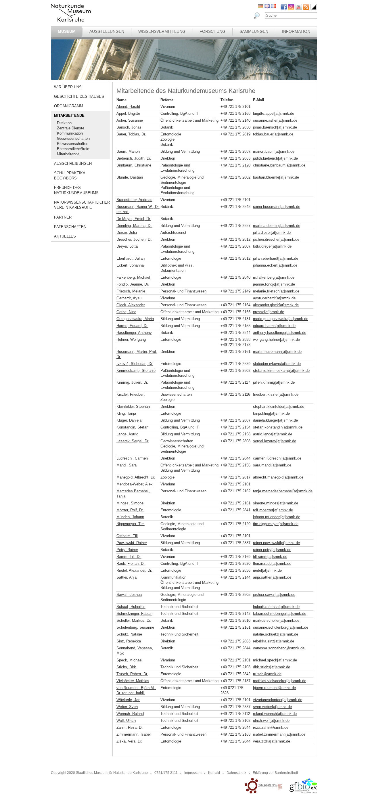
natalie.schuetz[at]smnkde (275, 634)
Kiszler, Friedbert (130, 394)
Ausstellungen (106, 31)
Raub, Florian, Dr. (130, 563)
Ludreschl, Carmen (132, 458)
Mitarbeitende (69, 115)
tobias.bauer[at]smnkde (273, 134)
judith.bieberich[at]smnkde (275, 158)
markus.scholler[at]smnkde (276, 620)
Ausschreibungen (73, 163)
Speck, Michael (129, 660)
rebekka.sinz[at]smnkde (273, 641)
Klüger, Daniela (128, 420)
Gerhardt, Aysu (128, 298)
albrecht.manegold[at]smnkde (278, 477)
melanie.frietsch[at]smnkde (276, 291)
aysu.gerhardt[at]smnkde (274, 298)
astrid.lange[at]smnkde (272, 434)
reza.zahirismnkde (270, 727)
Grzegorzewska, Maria (135, 319)
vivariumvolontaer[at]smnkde (277, 700)
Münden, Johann (130, 517)
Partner (63, 217)
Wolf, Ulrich (126, 720)
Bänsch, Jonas (128, 127)
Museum (67, 31)
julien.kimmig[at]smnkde (274, 382)
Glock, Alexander (130, 305)
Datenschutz (236, 772)
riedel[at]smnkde (267, 570)
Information (296, 31)
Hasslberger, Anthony (134, 332)
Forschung (212, 31)
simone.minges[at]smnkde (275, 503)
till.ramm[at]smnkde (270, 556)
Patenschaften (70, 227)
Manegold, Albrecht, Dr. (135, 477)
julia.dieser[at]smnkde (272, 232)
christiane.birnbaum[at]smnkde (279, 165)
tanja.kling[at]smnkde (271, 413)
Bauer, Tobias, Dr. (131, 134)
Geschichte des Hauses (79, 96)
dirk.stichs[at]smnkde (271, 667)
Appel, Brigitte (128, 113)
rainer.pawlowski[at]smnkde (276, 543)
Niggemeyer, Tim (130, 524)
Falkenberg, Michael (133, 277)
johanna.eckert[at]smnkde (275, 265)
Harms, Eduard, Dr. (132, 326)
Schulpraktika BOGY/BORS (69, 175)
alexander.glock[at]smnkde (276, 305)
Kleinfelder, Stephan (133, 406)
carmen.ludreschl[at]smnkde (277, 458)
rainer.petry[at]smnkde (272, 550)
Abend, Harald (128, 106)
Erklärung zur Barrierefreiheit (275, 772)
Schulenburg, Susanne (135, 627)
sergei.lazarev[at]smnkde (274, 441)
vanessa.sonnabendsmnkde (278, 648)
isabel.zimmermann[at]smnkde (279, 734)
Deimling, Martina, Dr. (134, 225)
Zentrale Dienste (70, 128)
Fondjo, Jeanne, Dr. (132, 284)
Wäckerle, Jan (128, 700)
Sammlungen (253, 31)
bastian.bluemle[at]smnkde (276, 177)
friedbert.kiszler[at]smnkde (275, 394)
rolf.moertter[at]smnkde (273, 510)
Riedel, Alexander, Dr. (134, 570)
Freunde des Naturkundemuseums (76, 190)
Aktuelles (65, 236)
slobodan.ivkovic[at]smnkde (277, 363)
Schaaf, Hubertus (130, 606)
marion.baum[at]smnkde (273, 151)
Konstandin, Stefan (132, 427)
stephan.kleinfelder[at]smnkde (278, 406)
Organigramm (68, 106)
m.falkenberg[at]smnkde (273, 277)
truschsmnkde (267, 674)
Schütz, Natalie (129, 634)
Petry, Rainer (127, 550)
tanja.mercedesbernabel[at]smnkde (283, 491)
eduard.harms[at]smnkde (274, 326)
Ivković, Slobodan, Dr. (134, 363)
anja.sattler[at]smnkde (272, 577)
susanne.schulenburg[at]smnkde (280, 627)
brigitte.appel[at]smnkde (273, 113)
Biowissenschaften (72, 143)
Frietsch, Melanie (130, 291)
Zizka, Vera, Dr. (129, 741)
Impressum (193, 772)
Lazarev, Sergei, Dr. (132, 441)
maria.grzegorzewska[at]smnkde (280, 319)
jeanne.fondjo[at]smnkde (274, 284)
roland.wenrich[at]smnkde (275, 713)
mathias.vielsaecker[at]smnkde (279, 681)
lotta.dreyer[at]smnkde (272, 246)
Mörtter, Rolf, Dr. (130, 510)
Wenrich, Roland (130, 713)
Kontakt (214, 772)
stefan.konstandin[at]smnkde (277, 427)
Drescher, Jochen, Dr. (134, 239)
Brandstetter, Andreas (134, 200)
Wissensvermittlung (161, 31)
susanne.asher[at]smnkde (275, 120)
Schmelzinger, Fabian (134, 613)
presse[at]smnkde (268, 312)
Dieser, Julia (126, 232)
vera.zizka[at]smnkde (271, 741)
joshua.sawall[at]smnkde (274, 594)
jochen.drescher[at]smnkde (276, 239)
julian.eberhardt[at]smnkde (275, 258)
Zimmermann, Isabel (133, 734)
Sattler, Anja (126, 577)
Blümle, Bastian (129, 177)
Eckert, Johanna (130, 265)
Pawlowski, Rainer (131, 543)
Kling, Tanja (126, 413)
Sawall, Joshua (129, 594)
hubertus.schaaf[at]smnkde (276, 606)
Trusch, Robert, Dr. (132, 674)
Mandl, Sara (126, 465)
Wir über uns (68, 87)
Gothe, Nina (126, 312)
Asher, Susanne (129, 120)
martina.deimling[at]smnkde (276, 225)
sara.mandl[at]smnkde (272, 465)
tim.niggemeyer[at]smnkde (275, 524)
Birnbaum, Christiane (133, 165)
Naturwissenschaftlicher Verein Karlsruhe (82, 205)
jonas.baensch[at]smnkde (275, 127)
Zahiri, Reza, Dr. (129, 727)
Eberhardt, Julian (130, 258)
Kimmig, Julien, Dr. (132, 382)
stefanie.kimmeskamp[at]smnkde (281, 370)
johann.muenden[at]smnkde (276, 517)
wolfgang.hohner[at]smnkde (276, 339)
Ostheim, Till (127, 536)
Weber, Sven (127, 707)
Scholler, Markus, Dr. (133, 620)
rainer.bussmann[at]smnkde (276, 206)
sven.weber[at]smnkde (272, 707)
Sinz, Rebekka (128, 641)
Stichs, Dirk (126, 667)
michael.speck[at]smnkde (275, 660)
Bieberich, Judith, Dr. (133, 158)
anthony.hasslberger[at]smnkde (279, 332)
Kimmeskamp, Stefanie (136, 370)
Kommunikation (70, 133)
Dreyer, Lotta (127, 246)
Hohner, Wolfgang (131, 339)
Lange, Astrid (127, 434)
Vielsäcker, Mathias (132, 681)
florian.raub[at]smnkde (272, 563)
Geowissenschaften (73, 138)
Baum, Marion (128, 151)
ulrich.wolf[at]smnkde (271, 720)
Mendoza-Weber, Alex (134, 484)
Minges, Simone (129, 503)
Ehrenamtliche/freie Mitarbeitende (73, 151)
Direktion (64, 123)
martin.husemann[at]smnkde (277, 351)
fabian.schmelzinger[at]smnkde (279, 613)
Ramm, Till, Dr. (128, 556)
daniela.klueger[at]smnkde (275, 420)
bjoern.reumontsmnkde (274, 688)
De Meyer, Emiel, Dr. (133, 219)
